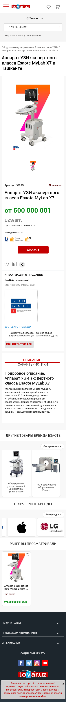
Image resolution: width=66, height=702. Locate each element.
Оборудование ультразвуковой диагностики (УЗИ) (30, 47)
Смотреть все (51, 446)
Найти (59, 27)
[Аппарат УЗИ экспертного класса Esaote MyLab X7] (16, 567)
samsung (21, 35)
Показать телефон (19, 344)
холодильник (34, 35)
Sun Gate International (16, 280)
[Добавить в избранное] (7, 264)
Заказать (33, 249)
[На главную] (21, 6)
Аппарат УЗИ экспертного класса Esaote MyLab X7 (16, 587)
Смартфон (9, 35)
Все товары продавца (18, 327)
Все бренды (52, 514)
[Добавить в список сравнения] (14, 265)
